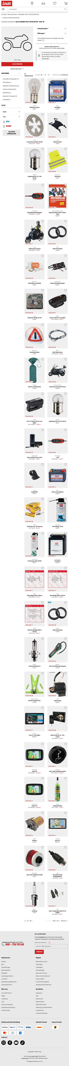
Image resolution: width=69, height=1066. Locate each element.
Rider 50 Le (34, 806)
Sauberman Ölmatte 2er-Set (34, 317)
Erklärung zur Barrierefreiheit (44, 1007)
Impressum (39, 993)
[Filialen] (32, 3)
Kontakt (3, 961)
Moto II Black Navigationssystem (57, 771)
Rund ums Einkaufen (7, 1004)
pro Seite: (37, 75)
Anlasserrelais (57, 700)
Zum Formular (45, 58)
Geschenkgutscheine (7, 976)
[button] (65, 9)
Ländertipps (39, 967)
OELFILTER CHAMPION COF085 (35, 875)
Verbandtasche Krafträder (34, 283)
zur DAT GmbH (60, 48)
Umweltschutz (40, 1010)
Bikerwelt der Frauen (41, 961)
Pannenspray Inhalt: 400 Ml (34, 561)
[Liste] (48, 75)
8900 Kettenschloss (57, 352)
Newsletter (4, 973)
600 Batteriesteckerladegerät (34, 212)
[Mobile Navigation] (3, 9)
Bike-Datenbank (5, 970)
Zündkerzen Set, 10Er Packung (34, 526)
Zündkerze (34, 911)
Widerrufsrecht (40, 1001)
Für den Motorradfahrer (42, 982)
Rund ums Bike (40, 979)
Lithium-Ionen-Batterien (58, 492)
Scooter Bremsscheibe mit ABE (34, 142)
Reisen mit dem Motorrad (43, 976)
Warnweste (57, 176)
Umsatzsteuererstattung (8, 1007)
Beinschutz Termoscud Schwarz (57, 386)
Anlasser (34, 840)
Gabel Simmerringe (57, 248)
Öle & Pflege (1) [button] (7, 82)
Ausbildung (4, 998)
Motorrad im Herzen (41, 973)
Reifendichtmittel (57, 806)
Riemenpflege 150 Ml (57, 526)
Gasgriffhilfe (34, 492)
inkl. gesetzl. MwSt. (33, 1056)
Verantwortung (5, 1010)
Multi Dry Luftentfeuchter (34, 386)
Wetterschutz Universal (34, 248)
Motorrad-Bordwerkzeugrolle (57, 283)
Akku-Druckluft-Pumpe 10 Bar (34, 457)
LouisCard (4, 979)
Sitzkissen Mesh (57, 142)
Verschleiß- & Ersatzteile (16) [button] (11, 79)
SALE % (9, 126)
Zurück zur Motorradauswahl (11, 17)
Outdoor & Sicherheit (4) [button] (9, 89)
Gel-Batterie (58, 561)
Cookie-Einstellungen (41, 1013)
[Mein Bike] (43, 3)
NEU (8, 121)
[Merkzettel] (54, 3)
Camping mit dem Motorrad (43, 984)
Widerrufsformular (41, 1004)
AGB (37, 996)
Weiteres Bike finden (16, 68)
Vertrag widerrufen (6, 984)
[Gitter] (45, 74)
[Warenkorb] (66, 3)
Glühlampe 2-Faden (34, 107)
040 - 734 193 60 (14, 944)
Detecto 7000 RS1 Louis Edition (57, 317)
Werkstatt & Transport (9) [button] (10, 96)
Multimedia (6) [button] (7, 92)
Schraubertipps (40, 970)
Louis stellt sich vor (6, 993)
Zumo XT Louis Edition (34, 735)
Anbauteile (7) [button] (7, 99)
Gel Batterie (57, 107)
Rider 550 (34, 771)
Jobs (2, 1001)
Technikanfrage (5, 967)
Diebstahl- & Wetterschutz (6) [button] (11, 86)
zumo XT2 (57, 840)
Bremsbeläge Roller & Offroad (34, 595)
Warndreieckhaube (34, 352)
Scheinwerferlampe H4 (34, 666)
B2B (2, 964)
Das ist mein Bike (17, 64)
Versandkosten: (25, 1058)
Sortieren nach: (56, 75)
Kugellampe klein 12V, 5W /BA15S (57, 421)
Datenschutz (39, 998)
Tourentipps (39, 964)
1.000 (57, 457)
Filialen (3, 996)
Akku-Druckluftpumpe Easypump (57, 666)
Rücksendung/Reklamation (9, 982)
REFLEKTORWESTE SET (34, 700)
